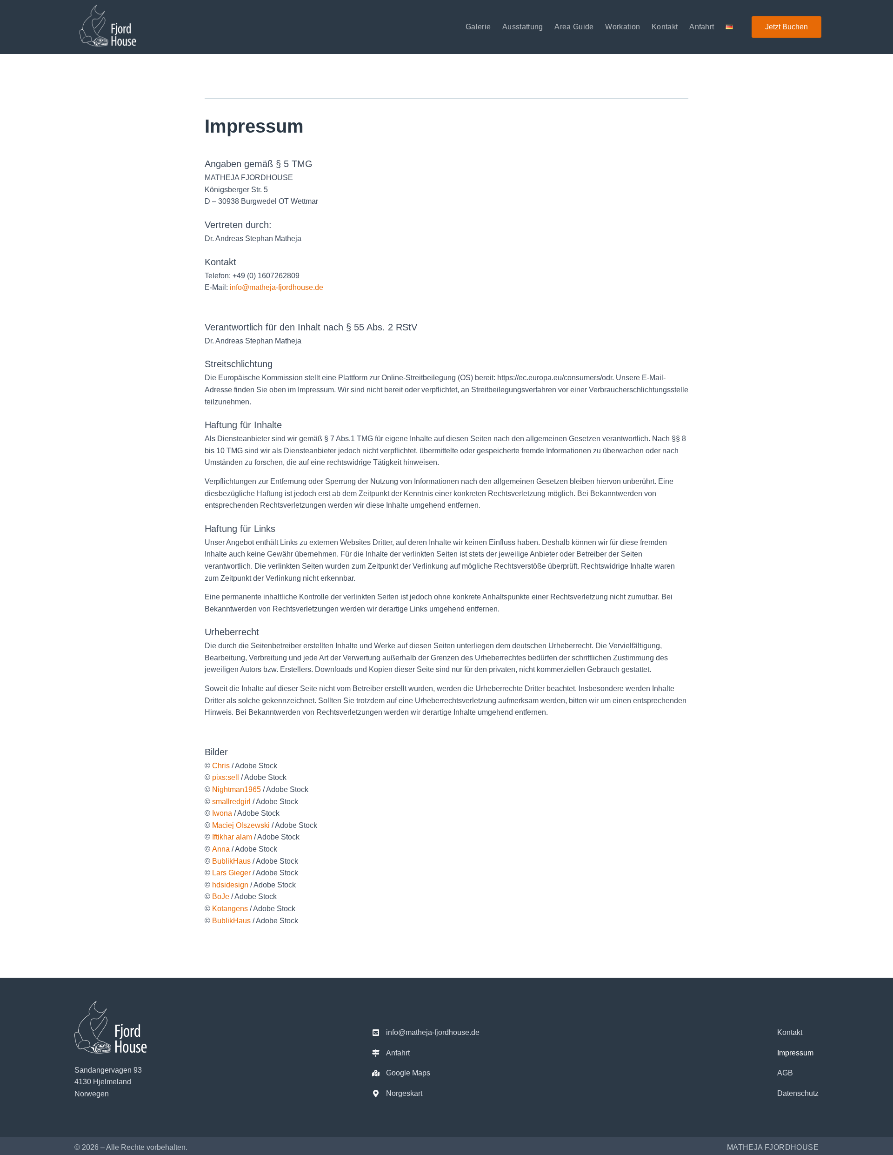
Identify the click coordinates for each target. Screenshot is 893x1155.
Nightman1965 (236, 789)
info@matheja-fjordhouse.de (276, 287)
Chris (221, 766)
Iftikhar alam (232, 837)
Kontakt (665, 27)
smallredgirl (231, 802)
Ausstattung (522, 27)
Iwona (222, 813)
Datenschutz (798, 1093)
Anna (221, 849)
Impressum (795, 1053)
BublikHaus (231, 861)
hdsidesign (230, 885)
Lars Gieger (231, 873)
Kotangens (230, 909)
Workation (622, 27)
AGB (785, 1073)
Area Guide (573, 27)
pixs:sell (225, 777)
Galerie (478, 27)
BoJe (220, 896)
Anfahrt (701, 27)
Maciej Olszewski (241, 825)
